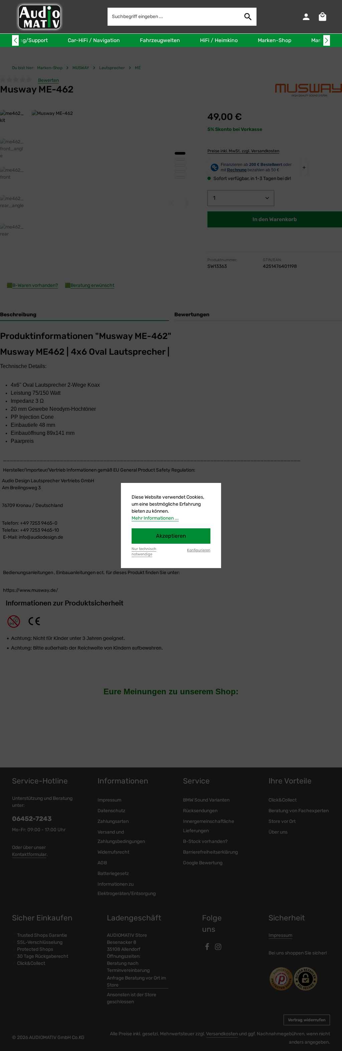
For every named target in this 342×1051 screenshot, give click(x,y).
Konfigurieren (198, 550)
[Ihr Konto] (306, 16)
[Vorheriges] (15, 40)
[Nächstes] (326, 40)
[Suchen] (248, 16)
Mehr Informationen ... (155, 518)
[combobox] (174, 16)
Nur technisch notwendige (144, 552)
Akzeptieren (171, 536)
